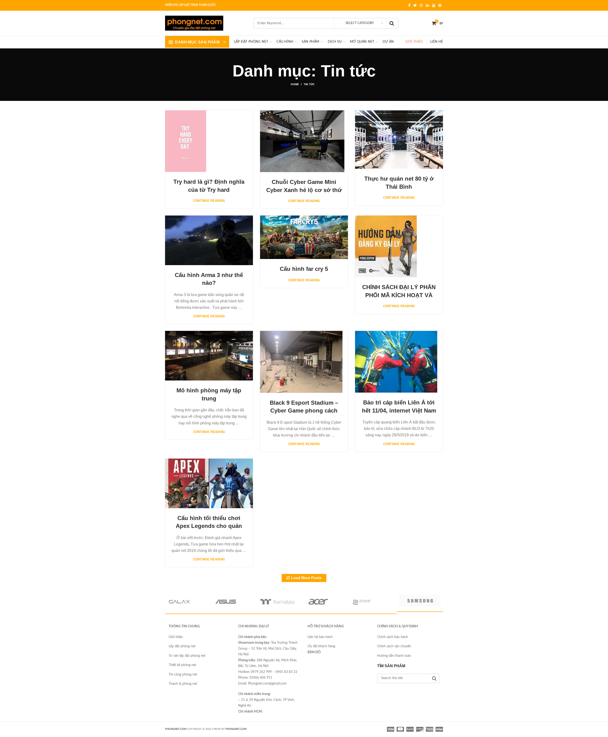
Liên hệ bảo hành (320, 637)
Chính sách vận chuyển (394, 646)
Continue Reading (209, 200)
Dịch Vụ (335, 41)
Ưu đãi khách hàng (321, 646)
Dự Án (388, 41)
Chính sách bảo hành (392, 637)
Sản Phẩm (310, 41)
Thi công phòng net (183, 674)
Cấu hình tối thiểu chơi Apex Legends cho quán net (209, 526)
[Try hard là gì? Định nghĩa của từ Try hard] (185, 141)
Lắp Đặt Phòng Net (251, 41)
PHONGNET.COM (175, 729)
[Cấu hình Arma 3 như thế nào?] (209, 240)
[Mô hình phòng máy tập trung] (209, 355)
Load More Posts (306, 578)
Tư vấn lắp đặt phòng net (187, 655)
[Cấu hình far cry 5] (304, 237)
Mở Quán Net (362, 41)
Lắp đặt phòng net (182, 646)
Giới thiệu (414, 41)
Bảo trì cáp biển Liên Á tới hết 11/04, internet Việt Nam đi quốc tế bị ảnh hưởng (399, 410)
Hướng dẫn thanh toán (394, 655)
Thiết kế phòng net (182, 665)
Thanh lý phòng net (183, 683)
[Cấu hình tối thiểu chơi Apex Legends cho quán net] (209, 483)
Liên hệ (436, 41)
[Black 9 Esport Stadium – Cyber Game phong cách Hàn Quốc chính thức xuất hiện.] (301, 362)
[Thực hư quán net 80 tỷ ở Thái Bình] (399, 139)
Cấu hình (284, 41)
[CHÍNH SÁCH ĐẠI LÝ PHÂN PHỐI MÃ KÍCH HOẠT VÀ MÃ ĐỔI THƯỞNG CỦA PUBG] (386, 246)
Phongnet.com (236, 729)
